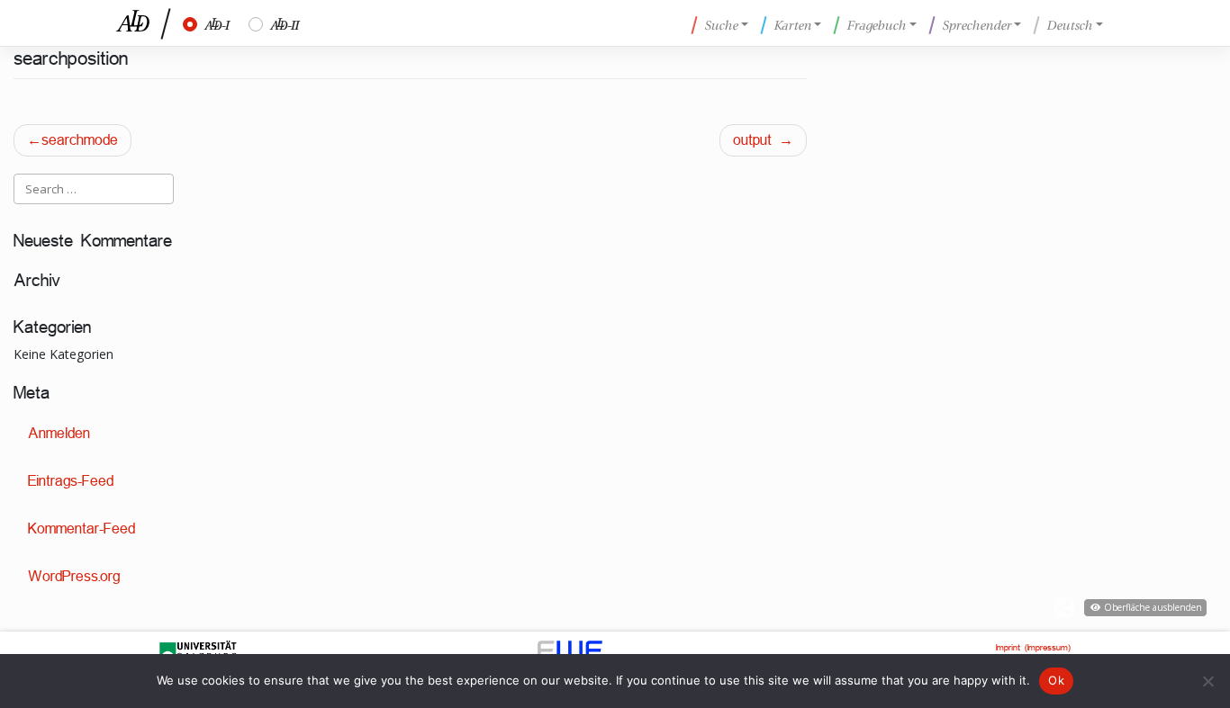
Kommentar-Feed (81, 528)
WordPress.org (74, 576)
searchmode (79, 140)
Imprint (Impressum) (1033, 647)
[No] (1207, 681)
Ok (1056, 680)
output (752, 140)
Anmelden (59, 433)
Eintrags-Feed (70, 480)
